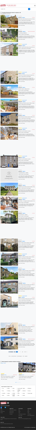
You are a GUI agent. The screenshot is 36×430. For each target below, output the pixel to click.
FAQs (19, 412)
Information (21, 408)
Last (22, 351)
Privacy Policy (12, 411)
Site (1, 408)
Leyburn (8, 393)
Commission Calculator (22, 414)
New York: (20, 417)
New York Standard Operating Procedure (7, 423)
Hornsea (29, 390)
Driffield (14, 393)
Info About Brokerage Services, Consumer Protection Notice (9, 419)
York (3, 388)
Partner (2, 412)
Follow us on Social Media (5, 405)
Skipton (24, 388)
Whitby (8, 388)
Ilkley (18, 395)
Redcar (24, 395)
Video (28, 412)
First (14, 351)
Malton (8, 395)
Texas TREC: (3, 417)
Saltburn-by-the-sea (19, 390)
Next (25, 351)
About (19, 411)
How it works (20, 415)
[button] (15, 382)
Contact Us (29, 414)
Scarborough (19, 388)
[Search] (29, 9)
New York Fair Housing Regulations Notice (25, 418)
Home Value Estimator (31, 415)
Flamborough (29, 393)
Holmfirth (3, 393)
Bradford (24, 390)
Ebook (28, 411)
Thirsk (13, 390)
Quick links (29, 408)
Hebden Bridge (14, 395)
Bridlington (29, 388)
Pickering (8, 390)
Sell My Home (3, 411)
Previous (11, 351)
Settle (18, 393)
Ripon (3, 395)
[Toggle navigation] (34, 6)
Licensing (11, 414)
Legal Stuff (11, 408)
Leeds (13, 388)
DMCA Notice (12, 412)
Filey (3, 390)
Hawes (24, 393)
